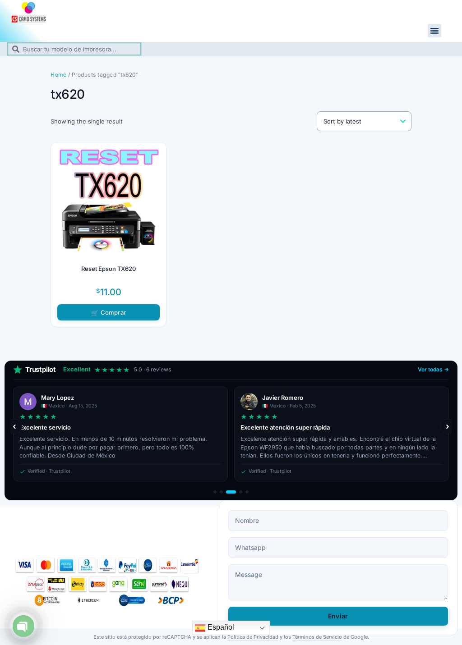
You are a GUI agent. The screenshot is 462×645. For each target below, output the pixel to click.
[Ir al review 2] (221, 492)
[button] (434, 30)
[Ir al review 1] (215, 492)
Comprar (113, 312)
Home (58, 74)
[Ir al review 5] (247, 492)
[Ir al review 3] (231, 492)
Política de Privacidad (252, 637)
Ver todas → (433, 369)
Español (220, 627)
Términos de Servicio (317, 637)
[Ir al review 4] (240, 492)
